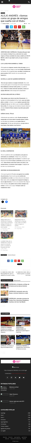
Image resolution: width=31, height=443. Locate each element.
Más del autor (17, 280)
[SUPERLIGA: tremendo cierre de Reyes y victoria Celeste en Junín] (4, 293)
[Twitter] (19, 377)
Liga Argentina (4, 422)
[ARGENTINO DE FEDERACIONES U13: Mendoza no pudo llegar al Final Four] (23, 321)
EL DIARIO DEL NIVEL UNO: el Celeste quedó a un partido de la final (23, 273)
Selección (7, 438)
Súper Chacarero (13, 394)
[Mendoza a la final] (4, 389)
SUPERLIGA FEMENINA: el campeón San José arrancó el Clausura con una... (23, 347)
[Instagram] (11, 377)
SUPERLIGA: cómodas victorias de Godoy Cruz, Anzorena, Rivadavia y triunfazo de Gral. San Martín (19, 300)
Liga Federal (24, 437)
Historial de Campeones (16, 438)
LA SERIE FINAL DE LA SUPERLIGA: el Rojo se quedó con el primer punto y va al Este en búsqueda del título (6, 244)
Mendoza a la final (13, 387)
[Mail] (15, 377)
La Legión (3, 430)
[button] (29, 2)
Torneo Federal (4, 426)
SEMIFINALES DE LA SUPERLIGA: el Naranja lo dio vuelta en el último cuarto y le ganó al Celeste (20, 222)
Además (24, 438)
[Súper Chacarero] (4, 396)
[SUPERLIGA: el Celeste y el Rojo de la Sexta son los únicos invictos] (4, 286)
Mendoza (5, 437)
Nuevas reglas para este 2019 (16, 401)
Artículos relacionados (7, 280)
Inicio (2, 10)
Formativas (19, 325)
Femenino (3, 325)
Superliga (3, 13)
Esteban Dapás (6, 23)
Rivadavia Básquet (11, 254)
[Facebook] (7, 377)
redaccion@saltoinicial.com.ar (19, 373)
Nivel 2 (2, 417)
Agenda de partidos (5, 428)
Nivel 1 (2, 415)
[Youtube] (23, 377)
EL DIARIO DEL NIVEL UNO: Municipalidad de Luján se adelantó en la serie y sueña (8, 273)
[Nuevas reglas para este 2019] (4, 403)
